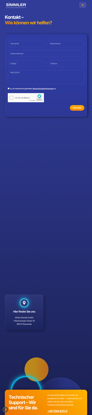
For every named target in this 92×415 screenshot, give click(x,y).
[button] (5, 409)
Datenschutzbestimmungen (43, 89)
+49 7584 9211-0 (57, 411)
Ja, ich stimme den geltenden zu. (33, 89)
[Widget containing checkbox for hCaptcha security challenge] (26, 97)
